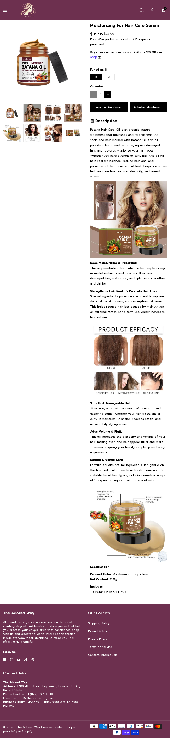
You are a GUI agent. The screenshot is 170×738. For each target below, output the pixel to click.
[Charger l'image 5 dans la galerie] (12, 133)
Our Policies (99, 613)
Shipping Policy (99, 623)
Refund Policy (97, 631)
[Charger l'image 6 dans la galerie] (32, 133)
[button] (5, 10)
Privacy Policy (97, 639)
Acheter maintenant (148, 107)
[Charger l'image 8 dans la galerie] (73, 133)
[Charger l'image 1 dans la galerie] (12, 113)
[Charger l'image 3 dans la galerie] (53, 113)
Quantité (96, 86)
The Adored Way (28, 727)
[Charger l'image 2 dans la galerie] (32, 113)
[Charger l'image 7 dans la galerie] (53, 133)
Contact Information (102, 655)
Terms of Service (100, 647)
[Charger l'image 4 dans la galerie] (73, 113)
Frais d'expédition (104, 39)
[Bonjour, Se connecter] (152, 10)
